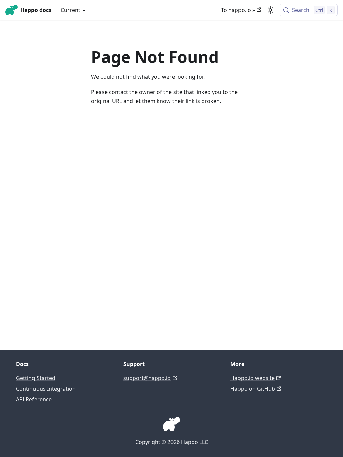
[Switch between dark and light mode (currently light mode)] (270, 10)
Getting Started (35, 378)
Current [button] (70, 10)
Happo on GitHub (252, 388)
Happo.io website (252, 378)
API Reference (34, 399)
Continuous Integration (46, 388)
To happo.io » (238, 10)
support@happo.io (147, 378)
